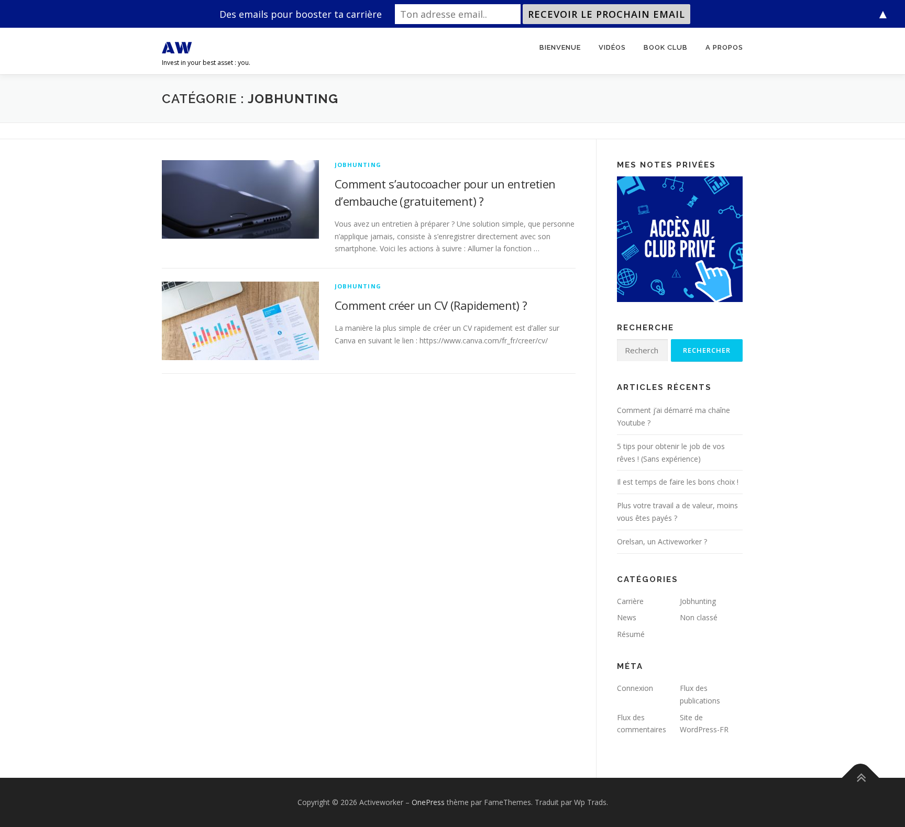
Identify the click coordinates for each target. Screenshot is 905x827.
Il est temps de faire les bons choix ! (677, 482)
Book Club (666, 47)
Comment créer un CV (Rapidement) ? (431, 305)
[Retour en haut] (860, 778)
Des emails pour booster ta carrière (300, 14)
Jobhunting (358, 165)
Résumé (631, 634)
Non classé (699, 617)
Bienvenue (560, 47)
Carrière (630, 601)
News (626, 617)
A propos (724, 47)
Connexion (635, 688)
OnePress (428, 802)
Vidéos (612, 47)
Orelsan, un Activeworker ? (662, 541)
